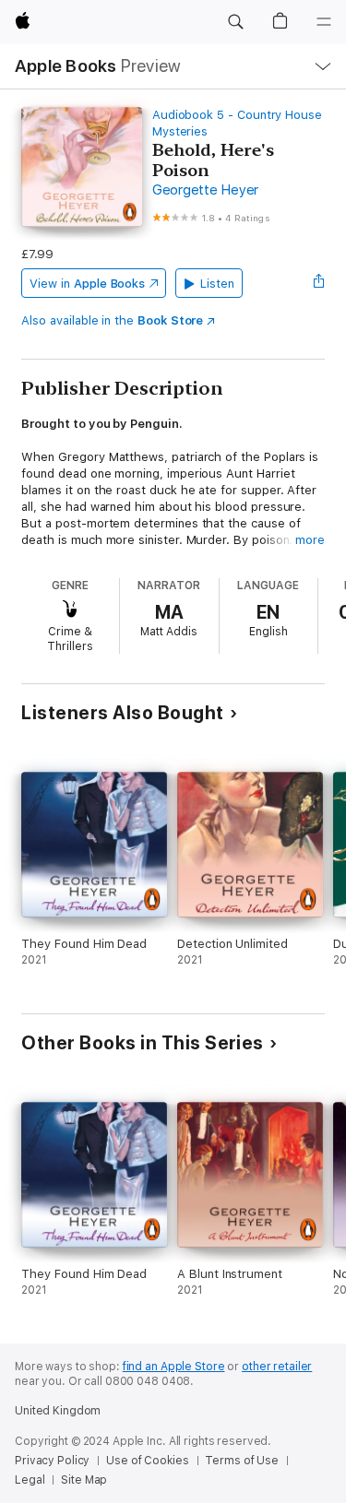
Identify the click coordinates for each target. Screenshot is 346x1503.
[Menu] (324, 22)
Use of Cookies (147, 1460)
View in (87, 283)
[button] (235, 22)
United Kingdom (58, 1410)
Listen (217, 283)
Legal (29, 1479)
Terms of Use (242, 1460)
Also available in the (112, 320)
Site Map (84, 1479)
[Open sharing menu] (319, 283)
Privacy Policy (52, 1460)
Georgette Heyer (205, 190)
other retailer (277, 1366)
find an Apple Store (174, 1366)
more (310, 540)
